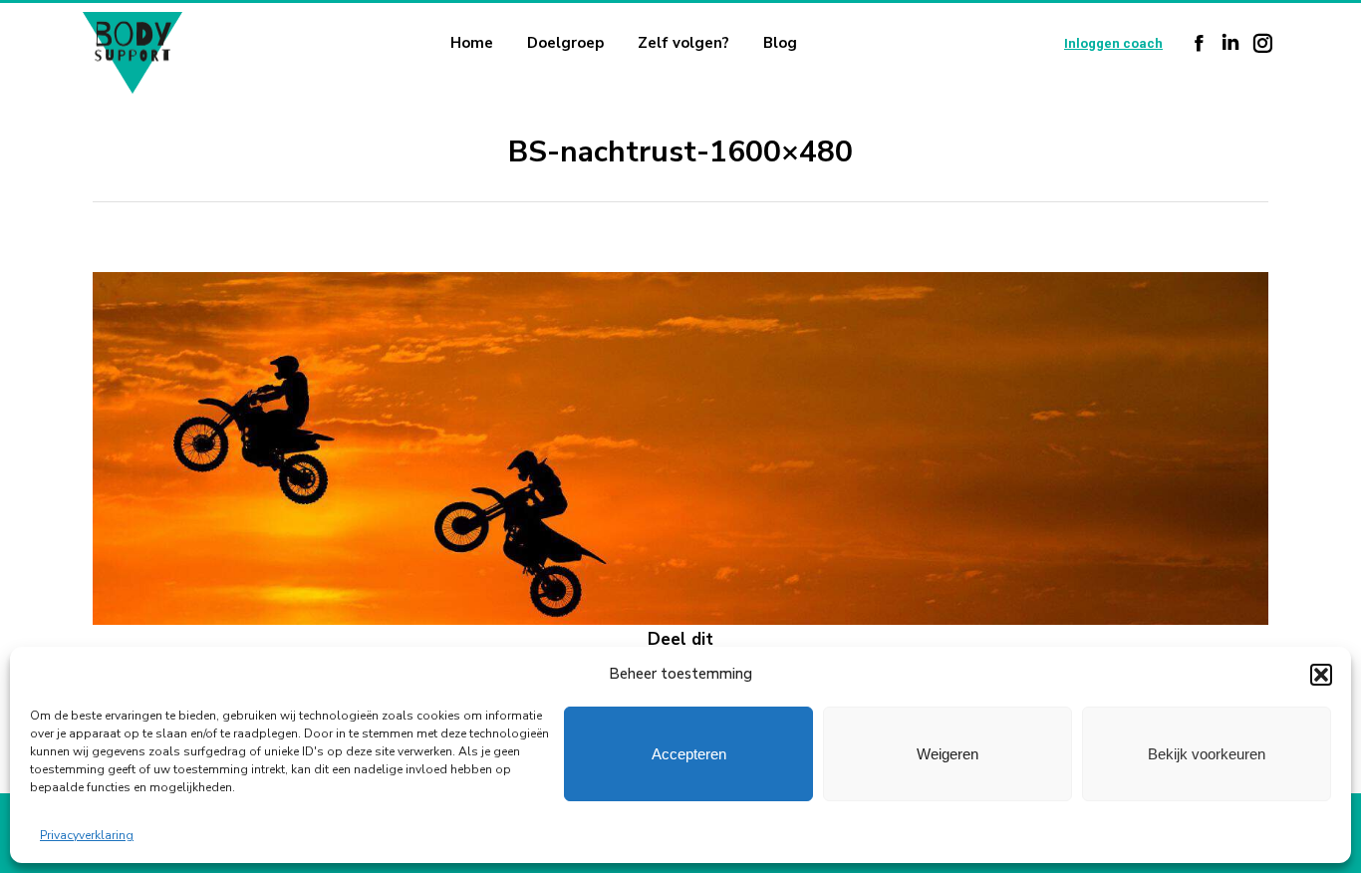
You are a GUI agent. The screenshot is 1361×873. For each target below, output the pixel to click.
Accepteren (689, 753)
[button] (1321, 675)
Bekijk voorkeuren (1206, 753)
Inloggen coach (1113, 43)
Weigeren (947, 753)
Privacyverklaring (87, 835)
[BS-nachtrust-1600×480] (680, 448)
